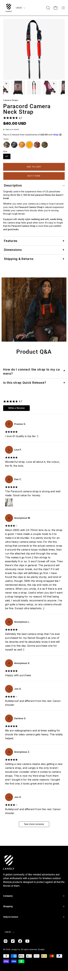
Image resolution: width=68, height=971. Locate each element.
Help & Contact (10, 917)
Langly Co (15, 949)
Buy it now (34, 176)
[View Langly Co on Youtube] (27, 941)
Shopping (8, 906)
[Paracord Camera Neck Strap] (18, 88)
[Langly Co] (8, 7)
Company (8, 896)
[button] (48, 8)
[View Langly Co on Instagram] (5, 941)
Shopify (41, 949)
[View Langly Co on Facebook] (20, 941)
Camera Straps (10, 100)
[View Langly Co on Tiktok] (12, 941)
